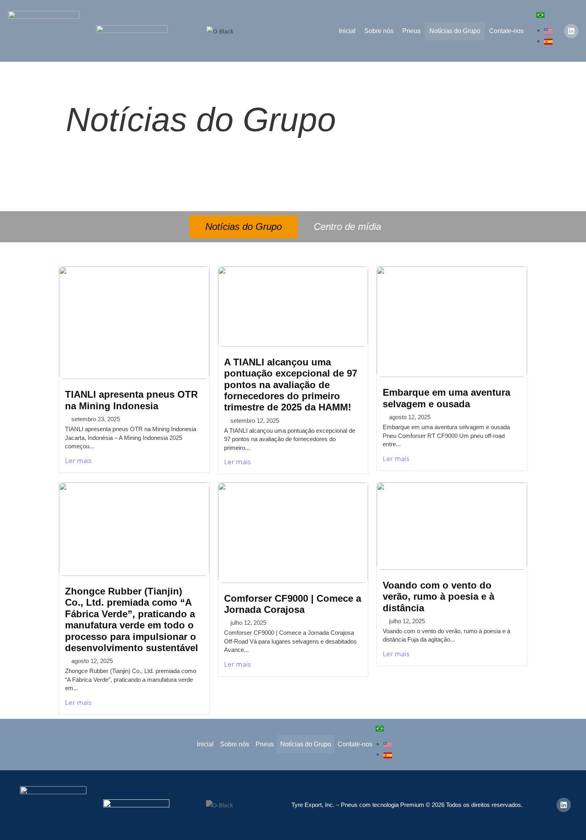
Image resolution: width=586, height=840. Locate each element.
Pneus (411, 30)
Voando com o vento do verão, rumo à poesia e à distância (438, 596)
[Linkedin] (571, 31)
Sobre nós (378, 30)
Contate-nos (506, 30)
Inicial (347, 30)
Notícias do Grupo (454, 30)
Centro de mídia (347, 226)
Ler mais (78, 460)
